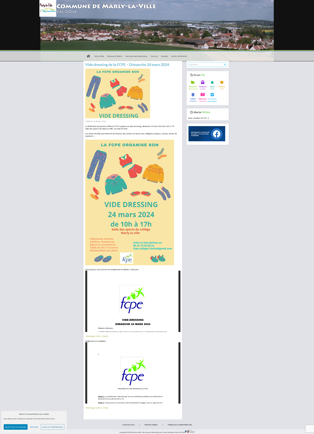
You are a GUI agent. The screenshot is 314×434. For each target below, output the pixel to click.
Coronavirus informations (212, 100)
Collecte (193, 99)
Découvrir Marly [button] (114, 56)
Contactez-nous (128, 425)
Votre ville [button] (99, 56)
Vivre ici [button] (154, 56)
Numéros (222, 87)
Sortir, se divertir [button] (179, 56)
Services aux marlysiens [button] (136, 56)
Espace (212, 87)
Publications (202, 99)
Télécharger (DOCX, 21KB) (96, 408)
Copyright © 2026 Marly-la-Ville (130, 432)
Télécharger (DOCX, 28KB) (96, 336)
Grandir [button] (164, 56)
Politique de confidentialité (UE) (180, 425)
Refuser (34, 427)
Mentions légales (151, 425)
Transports (203, 87)
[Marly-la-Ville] (88, 56)
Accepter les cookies (15, 427)
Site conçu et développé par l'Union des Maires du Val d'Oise (163, 432)
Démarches (193, 87)
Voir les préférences (52, 427)
